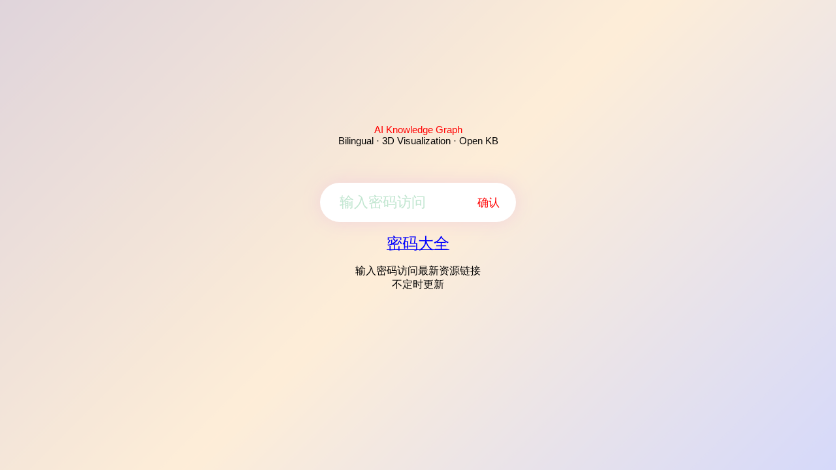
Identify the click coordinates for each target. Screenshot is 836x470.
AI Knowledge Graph (418, 129)
